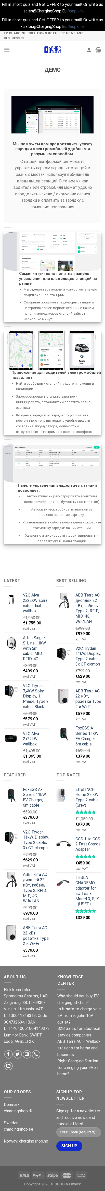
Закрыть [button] (76, 11)
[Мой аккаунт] (89, 49)
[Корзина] (98, 49)
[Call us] (36, 1054)
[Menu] (7, 49)
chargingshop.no (33, 1141)
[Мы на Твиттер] (18, 1054)
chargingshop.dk (18, 1111)
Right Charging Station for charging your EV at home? (77, 1067)
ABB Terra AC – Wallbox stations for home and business (78, 1048)
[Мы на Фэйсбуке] (8, 1054)
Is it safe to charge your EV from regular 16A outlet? (79, 1015)
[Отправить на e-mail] (27, 1054)
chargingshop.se (18, 1129)
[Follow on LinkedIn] (8, 1066)
